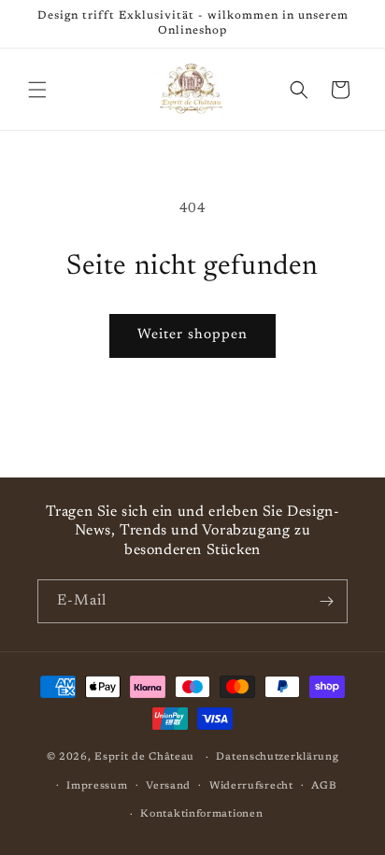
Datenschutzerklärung (277, 757)
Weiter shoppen (192, 335)
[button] (37, 89)
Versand (168, 786)
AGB (323, 786)
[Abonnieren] (326, 601)
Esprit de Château (144, 757)
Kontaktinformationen (201, 814)
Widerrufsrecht (251, 786)
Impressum (96, 786)
